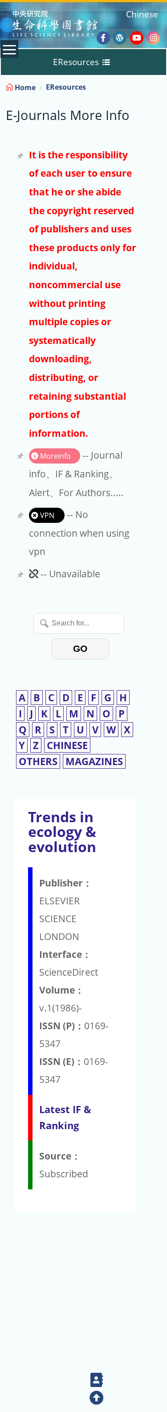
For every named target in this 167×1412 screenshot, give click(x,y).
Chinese (142, 14)
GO (80, 648)
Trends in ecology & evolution (62, 831)
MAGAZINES (94, 761)
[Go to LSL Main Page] (66, 25)
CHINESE (67, 745)
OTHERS (38, 761)
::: (159, 86)
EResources (66, 87)
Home (24, 87)
